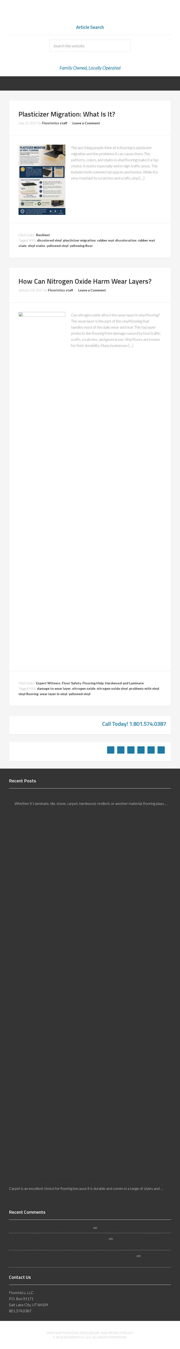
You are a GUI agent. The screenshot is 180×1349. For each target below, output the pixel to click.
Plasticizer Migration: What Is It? (67, 114)
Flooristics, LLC (90, 14)
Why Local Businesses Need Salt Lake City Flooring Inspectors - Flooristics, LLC (72, 1255)
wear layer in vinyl (53, 694)
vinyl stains (36, 246)
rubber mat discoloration (116, 240)
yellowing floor (81, 246)
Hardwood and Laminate (124, 683)
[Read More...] (21, 814)
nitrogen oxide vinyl (112, 688)
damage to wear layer (54, 688)
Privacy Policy (121, 1332)
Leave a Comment (86, 123)
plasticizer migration (79, 240)
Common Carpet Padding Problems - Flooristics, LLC (51, 1227)
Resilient (43, 235)
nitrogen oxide (83, 688)
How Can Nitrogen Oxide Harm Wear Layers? (85, 281)
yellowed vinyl (57, 246)
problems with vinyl (144, 688)
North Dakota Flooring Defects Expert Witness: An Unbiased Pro (71, 795)
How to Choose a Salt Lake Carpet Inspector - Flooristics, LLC (58, 1238)
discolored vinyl (49, 240)
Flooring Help (93, 683)
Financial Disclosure (81, 1332)
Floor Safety (71, 683)
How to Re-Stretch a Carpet (120, 1227)
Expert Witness (48, 683)
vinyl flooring (28, 694)
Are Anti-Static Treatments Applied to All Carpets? (53, 1180)
